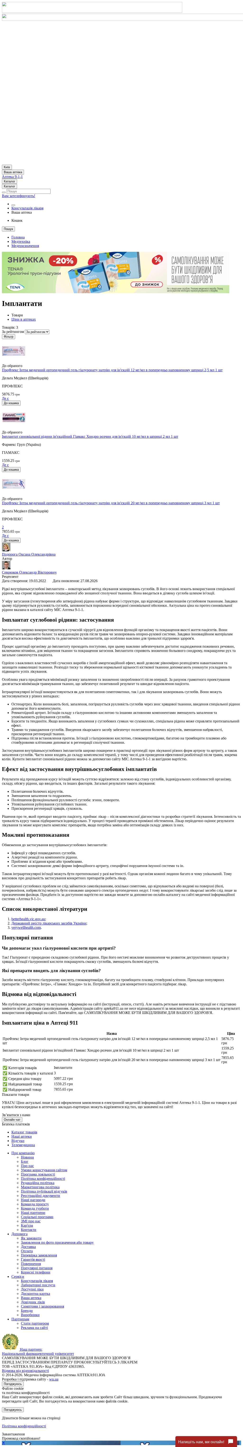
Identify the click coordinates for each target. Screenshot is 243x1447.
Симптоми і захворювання (42, 1306)
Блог (24, 1161)
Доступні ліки (32, 1289)
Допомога (19, 1234)
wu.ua (53, 1379)
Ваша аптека (31, 1298)
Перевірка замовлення (39, 1255)
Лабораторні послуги (38, 1285)
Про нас (27, 1166)
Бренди (27, 1311)
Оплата (27, 1251)
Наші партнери (33, 1213)
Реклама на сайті (34, 1328)
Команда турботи (35, 1208)
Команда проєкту (35, 1204)
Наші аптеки (21, 1136)
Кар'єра (27, 1225)
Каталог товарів (24, 1132)
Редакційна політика (37, 1183)
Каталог (9, 181)
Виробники (30, 1315)
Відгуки (17, 1141)
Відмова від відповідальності (25, 1371)
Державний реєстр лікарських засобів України (48, 923)
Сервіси (17, 1276)
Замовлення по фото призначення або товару (57, 1242)
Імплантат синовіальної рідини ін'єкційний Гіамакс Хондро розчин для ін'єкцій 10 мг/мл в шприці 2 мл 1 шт (90, 436)
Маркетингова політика (40, 1187)
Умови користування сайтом (44, 1170)
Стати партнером (35, 1323)
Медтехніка (20, 241)
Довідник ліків (33, 1302)
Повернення (31, 1264)
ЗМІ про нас (31, 1221)
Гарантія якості (33, 1259)
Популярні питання (36, 1268)
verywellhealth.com (26, 927)
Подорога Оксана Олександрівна (29, 554)
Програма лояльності (38, 1174)
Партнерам (20, 1319)
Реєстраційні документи (40, 1196)
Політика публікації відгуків (44, 1191)
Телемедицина (23, 1145)
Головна (18, 237)
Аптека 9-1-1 (12, 177)
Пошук (8, 229)
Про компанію (23, 1153)
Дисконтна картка (35, 1294)
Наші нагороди (33, 1200)
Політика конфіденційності (43, 1179)
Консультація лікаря (27, 208)
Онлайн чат (12, 1119)
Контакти (28, 1230)
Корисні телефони (35, 1272)
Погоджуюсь (13, 1384)
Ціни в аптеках (23, 319)
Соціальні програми (37, 1217)
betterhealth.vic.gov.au (28, 919)
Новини (27, 1157)
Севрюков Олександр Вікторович (29, 572)
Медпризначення (25, 246)
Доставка (28, 1247)
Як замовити (31, 1238)
